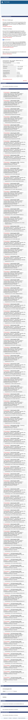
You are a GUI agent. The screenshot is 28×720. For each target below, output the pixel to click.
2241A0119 (7, 233)
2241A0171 (7, 559)
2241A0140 (7, 394)
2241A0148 (7, 452)
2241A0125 (7, 279)
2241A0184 (7, 641)
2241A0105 (7, 124)
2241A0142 (7, 410)
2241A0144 (7, 425)
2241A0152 (7, 480)
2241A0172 (7, 565)
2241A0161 (7, 547)
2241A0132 (7, 332)
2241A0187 (7, 659)
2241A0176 (7, 589)
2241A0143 (7, 417)
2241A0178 (7, 603)
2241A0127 (7, 296)
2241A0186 (7, 653)
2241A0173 (7, 571)
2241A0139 (7, 385)
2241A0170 (7, 553)
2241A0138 (7, 377)
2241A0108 (7, 148)
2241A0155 (7, 503)
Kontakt (10, 718)
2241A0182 (7, 627)
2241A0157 (7, 517)
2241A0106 (7, 133)
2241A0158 (7, 524)
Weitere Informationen (8, 26)
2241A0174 (7, 577)
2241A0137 (7, 370)
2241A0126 (7, 287)
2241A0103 (7, 108)
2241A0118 (7, 226)
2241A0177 (7, 595)
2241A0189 (7, 671)
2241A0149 (7, 459)
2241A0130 (7, 318)
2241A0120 (7, 241)
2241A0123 (7, 263)
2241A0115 (7, 199)
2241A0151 (7, 473)
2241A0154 (7, 495)
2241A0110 (7, 162)
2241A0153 (7, 488)
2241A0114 (7, 191)
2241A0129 (7, 311)
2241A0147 (7, 445)
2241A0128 (7, 304)
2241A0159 (7, 531)
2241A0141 (7, 401)
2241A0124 (7, 271)
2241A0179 (7, 609)
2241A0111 (7, 168)
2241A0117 (7, 217)
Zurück (25, 80)
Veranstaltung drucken (8, 79)
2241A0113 (7, 183)
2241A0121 (7, 248)
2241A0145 (7, 431)
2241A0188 (7, 665)
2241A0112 (7, 176)
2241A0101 (7, 92)
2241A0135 (7, 355)
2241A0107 (7, 141)
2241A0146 (7, 438)
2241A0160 (7, 539)
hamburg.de (15, 718)
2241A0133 (7, 339)
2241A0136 (7, 363)
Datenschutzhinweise (21, 718)
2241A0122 (7, 256)
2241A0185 (7, 647)
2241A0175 (7, 583)
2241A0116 (7, 208)
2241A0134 (7, 347)
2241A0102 (7, 100)
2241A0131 (7, 325)
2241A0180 (7, 615)
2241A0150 (7, 466)
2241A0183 (7, 633)
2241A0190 (7, 677)
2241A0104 (7, 116)
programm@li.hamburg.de (9, 47)
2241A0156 (7, 510)
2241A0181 (7, 621)
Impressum (6, 718)
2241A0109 (7, 155)
